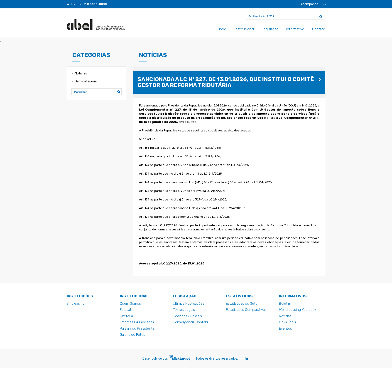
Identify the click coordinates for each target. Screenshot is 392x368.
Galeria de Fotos (132, 335)
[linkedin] (324, 4)
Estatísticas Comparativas (246, 310)
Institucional (244, 29)
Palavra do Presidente (137, 328)
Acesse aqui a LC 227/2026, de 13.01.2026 (171, 263)
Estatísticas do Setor (242, 303)
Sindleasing (76, 303)
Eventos (285, 328)
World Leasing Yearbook (297, 310)
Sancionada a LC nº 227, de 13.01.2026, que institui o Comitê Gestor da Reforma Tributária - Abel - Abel (96, 24)
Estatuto (126, 310)
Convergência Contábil (190, 322)
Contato (318, 29)
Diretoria (126, 316)
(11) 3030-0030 (95, 4)
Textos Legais (184, 310)
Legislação (270, 29)
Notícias (81, 73)
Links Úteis (287, 322)
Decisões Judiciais (187, 316)
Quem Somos (130, 303)
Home (222, 29)
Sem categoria (86, 81)
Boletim (285, 303)
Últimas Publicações (188, 303)
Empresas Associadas (137, 322)
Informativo (295, 29)
